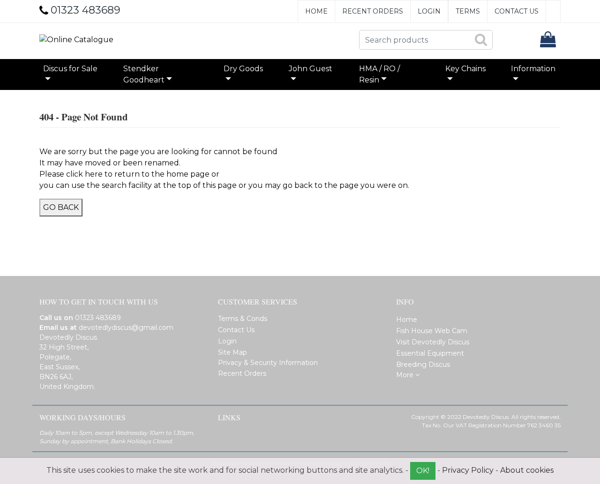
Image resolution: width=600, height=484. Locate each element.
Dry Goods (243, 68)
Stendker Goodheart (144, 74)
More (405, 375)
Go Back (61, 207)
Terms (468, 11)
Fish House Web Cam (431, 331)
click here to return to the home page (138, 174)
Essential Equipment (430, 353)
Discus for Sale (70, 68)
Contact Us (517, 11)
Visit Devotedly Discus (432, 342)
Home (316, 11)
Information (533, 68)
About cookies (527, 470)
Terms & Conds (242, 318)
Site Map (232, 352)
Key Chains (465, 68)
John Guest (310, 68)
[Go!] (481, 39)
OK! (422, 470)
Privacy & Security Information (268, 362)
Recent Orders (372, 11)
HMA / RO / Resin (379, 74)
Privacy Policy (468, 470)
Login (429, 11)
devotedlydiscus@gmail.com (126, 327)
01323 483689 (98, 317)
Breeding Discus (423, 364)
